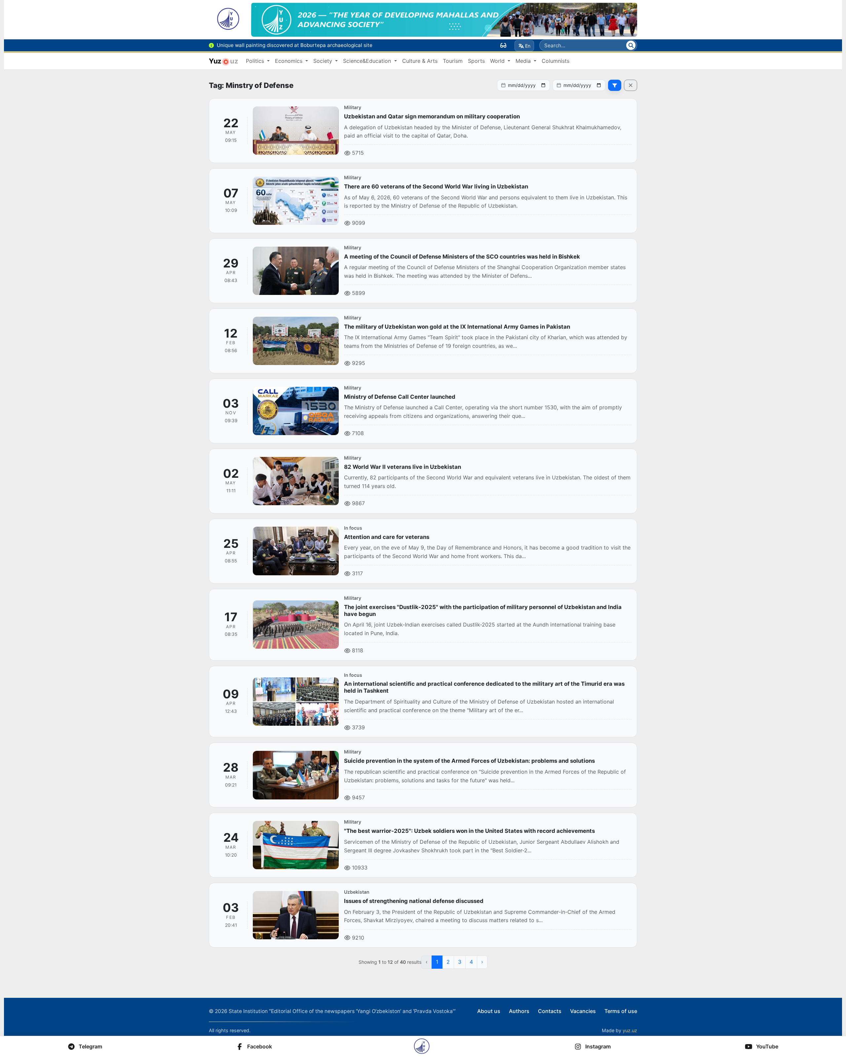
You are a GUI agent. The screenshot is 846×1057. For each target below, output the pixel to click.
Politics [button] (256, 61)
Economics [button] (289, 61)
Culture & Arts (420, 61)
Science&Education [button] (368, 61)
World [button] (498, 61)
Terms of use (620, 1011)
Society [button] (323, 61)
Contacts (549, 1011)
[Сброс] (630, 85)
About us (488, 1011)
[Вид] (503, 45)
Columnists (555, 61)
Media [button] (524, 61)
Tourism (453, 61)
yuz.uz (630, 1030)
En (527, 46)
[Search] (630, 45)
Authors (519, 1011)
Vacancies (583, 1011)
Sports (476, 61)
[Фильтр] (614, 85)
